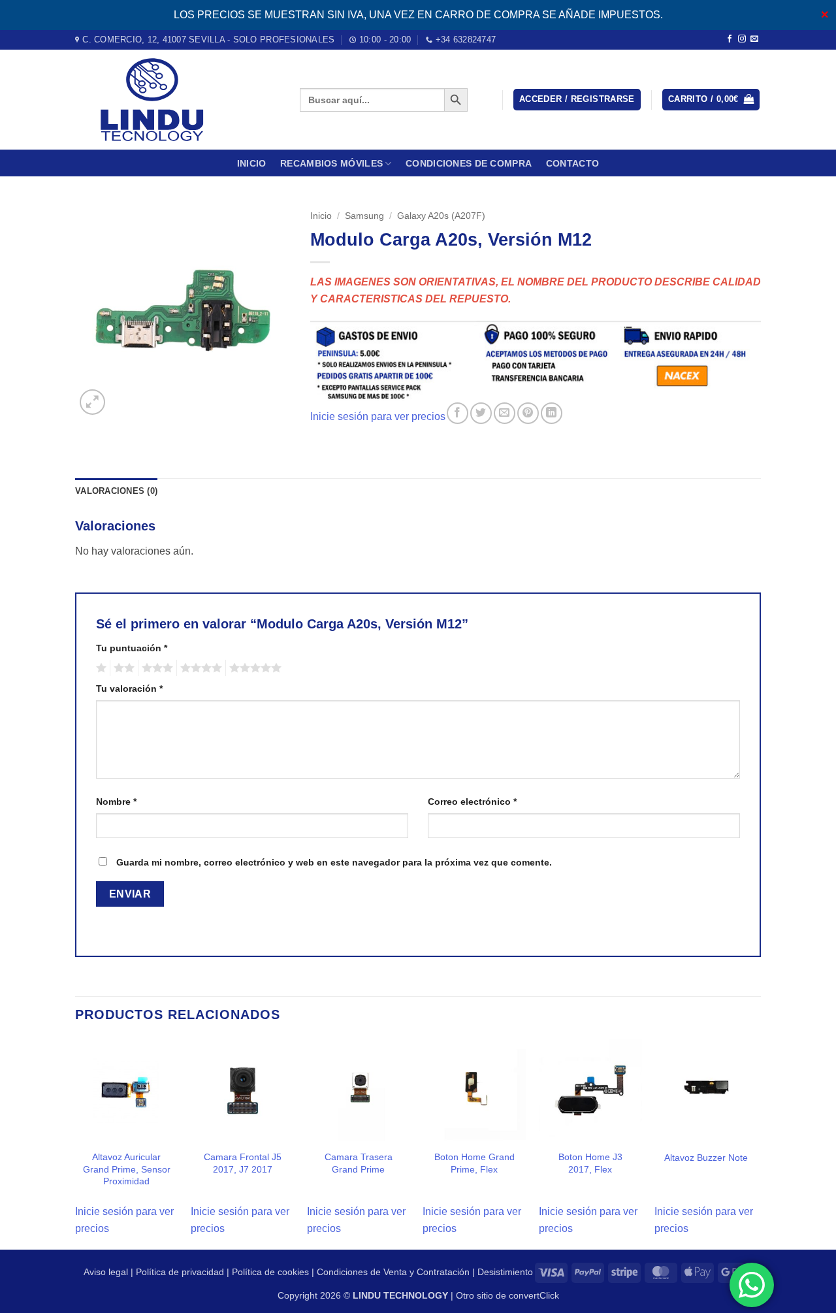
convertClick (534, 1295)
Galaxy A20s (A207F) (441, 216)
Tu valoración (129, 688)
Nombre (116, 801)
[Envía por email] (504, 413)
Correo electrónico (472, 801)
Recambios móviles (331, 163)
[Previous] (76, 1142)
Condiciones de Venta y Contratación (393, 1272)
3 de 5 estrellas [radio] (155, 668)
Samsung (364, 216)
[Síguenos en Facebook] (729, 39)
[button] (577, 99)
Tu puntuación (131, 648)
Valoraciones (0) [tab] (116, 491)
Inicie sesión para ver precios (377, 416)
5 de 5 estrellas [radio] (253, 668)
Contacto (572, 163)
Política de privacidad (180, 1272)
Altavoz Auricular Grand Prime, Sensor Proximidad (126, 1169)
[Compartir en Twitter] (481, 413)
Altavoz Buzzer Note (706, 1157)
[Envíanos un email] (754, 39)
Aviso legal (106, 1272)
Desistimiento (505, 1272)
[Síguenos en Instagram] (742, 39)
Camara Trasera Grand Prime (359, 1163)
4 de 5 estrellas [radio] (199, 668)
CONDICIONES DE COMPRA (469, 163)
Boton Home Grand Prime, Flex (474, 1163)
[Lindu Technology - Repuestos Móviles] (177, 100)
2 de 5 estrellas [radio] (122, 668)
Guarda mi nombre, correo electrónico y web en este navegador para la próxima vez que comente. (334, 862)
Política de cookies (270, 1272)
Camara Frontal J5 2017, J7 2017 (242, 1163)
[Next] (757, 1142)
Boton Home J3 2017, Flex (590, 1163)
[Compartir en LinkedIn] (551, 413)
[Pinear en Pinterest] (528, 413)
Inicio (251, 163)
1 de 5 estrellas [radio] (99, 668)
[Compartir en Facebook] (457, 413)
